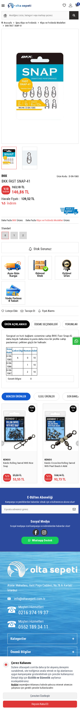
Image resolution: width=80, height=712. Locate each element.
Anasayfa (8, 23)
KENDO (6, 459)
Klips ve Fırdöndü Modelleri (52, 23)
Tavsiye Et (29, 310)
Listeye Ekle (11, 310)
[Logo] (42, 569)
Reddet (14, 684)
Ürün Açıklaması (15, 324)
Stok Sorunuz (42, 249)
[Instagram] (44, 532)
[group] (40, 86)
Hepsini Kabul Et (40, 704)
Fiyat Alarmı (48, 310)
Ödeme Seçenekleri (46, 324)
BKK (4, 176)
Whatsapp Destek (42, 540)
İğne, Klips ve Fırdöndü (26, 23)
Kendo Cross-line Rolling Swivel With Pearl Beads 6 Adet (59, 464)
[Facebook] (36, 532)
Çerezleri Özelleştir (40, 695)
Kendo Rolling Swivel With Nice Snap (18, 464)
